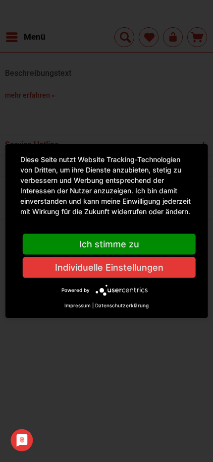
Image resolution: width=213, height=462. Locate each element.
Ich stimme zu (109, 244)
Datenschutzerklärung (122, 305)
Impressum (77, 305)
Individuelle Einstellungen (109, 267)
